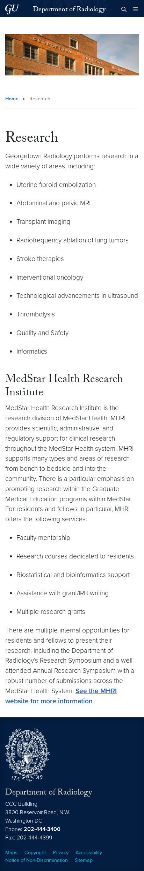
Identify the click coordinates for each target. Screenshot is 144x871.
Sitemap (84, 860)
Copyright (35, 853)
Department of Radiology (69, 10)
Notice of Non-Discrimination (36, 860)
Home (12, 99)
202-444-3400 (42, 829)
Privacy (61, 853)
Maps (11, 853)
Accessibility (88, 853)
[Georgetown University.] (12, 9)
